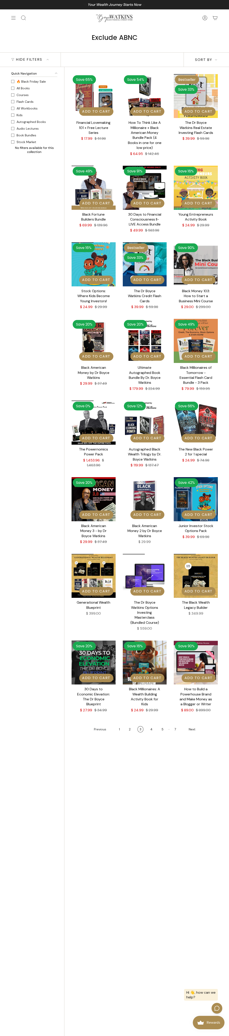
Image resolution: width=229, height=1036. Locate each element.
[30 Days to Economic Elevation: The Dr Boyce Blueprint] (94, 663)
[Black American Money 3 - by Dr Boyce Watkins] (94, 499)
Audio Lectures (28, 129)
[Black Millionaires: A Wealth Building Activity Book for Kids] (145, 663)
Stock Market (26, 142)
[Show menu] (13, 18)
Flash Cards (25, 102)
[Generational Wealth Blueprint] (94, 576)
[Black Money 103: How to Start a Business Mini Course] (196, 264)
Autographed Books (31, 122)
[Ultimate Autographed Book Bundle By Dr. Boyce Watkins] (145, 341)
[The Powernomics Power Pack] (94, 423)
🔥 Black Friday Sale (31, 81)
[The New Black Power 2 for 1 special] (196, 423)
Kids (20, 115)
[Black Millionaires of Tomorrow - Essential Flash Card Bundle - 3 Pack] (196, 341)
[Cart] (215, 18)
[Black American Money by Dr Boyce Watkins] (94, 341)
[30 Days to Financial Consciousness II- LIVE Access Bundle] (145, 188)
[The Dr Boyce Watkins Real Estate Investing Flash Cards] (196, 96)
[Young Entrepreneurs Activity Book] (196, 188)
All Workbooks (27, 108)
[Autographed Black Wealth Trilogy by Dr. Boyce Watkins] (145, 423)
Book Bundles (26, 135)
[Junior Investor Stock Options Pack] (196, 499)
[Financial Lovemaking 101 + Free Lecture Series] (94, 96)
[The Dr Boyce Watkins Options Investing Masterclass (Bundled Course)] (145, 576)
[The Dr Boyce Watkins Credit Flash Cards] (145, 264)
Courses (23, 95)
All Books (23, 88)
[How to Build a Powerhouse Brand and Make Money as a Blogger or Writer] (196, 663)
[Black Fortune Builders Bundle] (94, 188)
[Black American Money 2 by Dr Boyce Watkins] (145, 499)
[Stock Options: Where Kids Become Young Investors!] (94, 264)
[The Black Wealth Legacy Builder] (196, 576)
